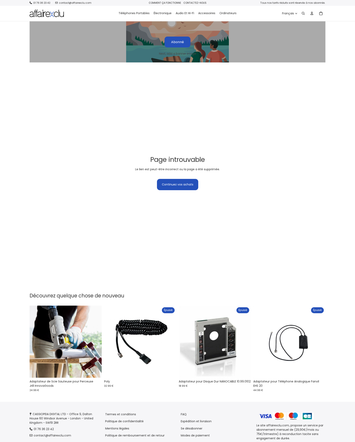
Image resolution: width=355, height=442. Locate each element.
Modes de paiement (195, 435)
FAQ (184, 414)
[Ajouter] (95, 371)
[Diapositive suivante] (95, 341)
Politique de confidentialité (124, 421)
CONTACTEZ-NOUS (194, 3)
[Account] (311, 13)
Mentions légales (117, 428)
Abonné (177, 42)
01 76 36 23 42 (41, 3)
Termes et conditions (120, 414)
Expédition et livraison (196, 421)
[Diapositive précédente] (36, 341)
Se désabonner (191, 428)
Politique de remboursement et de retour (135, 435)
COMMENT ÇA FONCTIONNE (165, 3)
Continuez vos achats (177, 184)
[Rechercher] (303, 13)
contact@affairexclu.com (75, 3)
